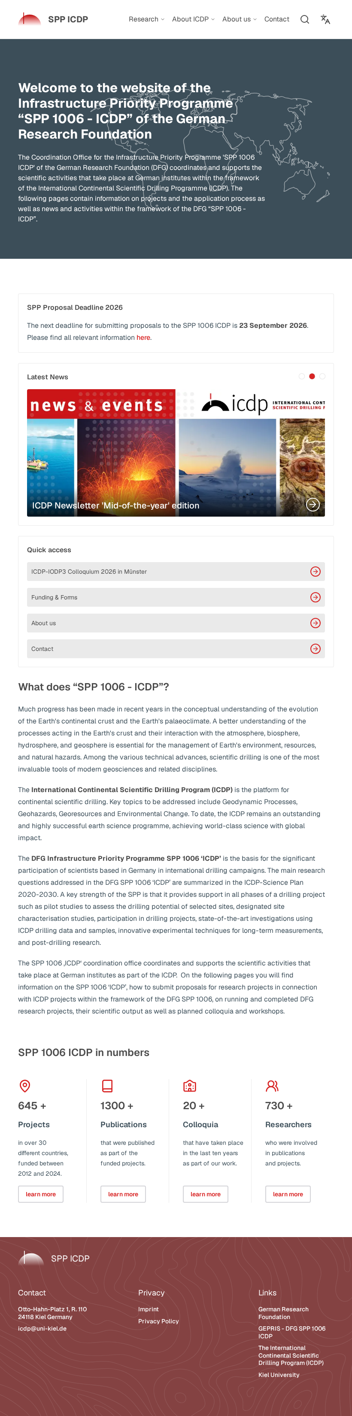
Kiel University (279, 1375)
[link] (53, 19)
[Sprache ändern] (325, 19)
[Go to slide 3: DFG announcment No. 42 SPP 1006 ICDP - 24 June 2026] (322, 376)
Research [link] (143, 19)
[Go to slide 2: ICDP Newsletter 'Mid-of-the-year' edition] (312, 376)
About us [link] (236, 19)
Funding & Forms (54, 597)
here (143, 337)
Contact (42, 649)
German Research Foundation (283, 1313)
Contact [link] (276, 19)
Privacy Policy (158, 1321)
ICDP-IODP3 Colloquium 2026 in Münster (89, 571)
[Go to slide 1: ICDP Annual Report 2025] (301, 376)
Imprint (148, 1309)
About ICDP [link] (190, 19)
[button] (304, 19)
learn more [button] (41, 1194)
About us (43, 623)
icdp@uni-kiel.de (42, 1328)
